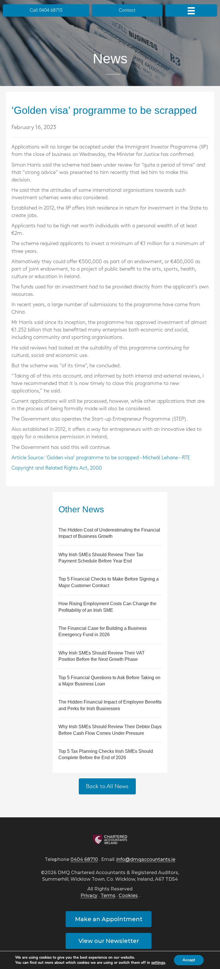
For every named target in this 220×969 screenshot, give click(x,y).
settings (158, 962)
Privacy (88, 895)
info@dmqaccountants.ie (145, 859)
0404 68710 (84, 859)
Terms (108, 895)
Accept (188, 960)
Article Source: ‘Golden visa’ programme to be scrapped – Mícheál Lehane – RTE (100, 458)
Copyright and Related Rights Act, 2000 (56, 468)
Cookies (128, 895)
